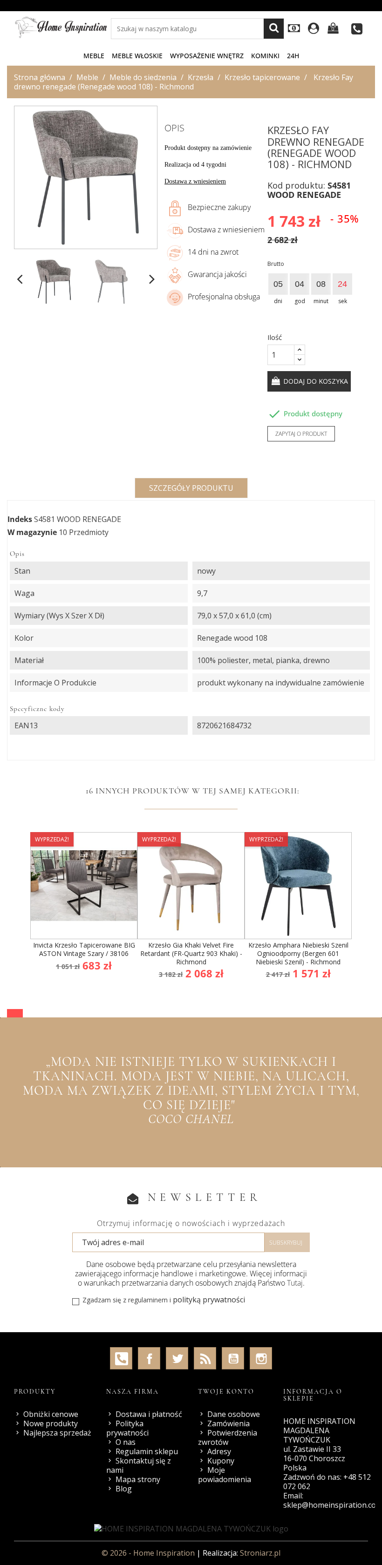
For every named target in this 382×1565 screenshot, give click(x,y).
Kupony (220, 1461)
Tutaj (295, 1283)
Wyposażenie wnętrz (207, 55)
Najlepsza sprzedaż (57, 1433)
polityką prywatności (209, 1299)
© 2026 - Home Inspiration (149, 1553)
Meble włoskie (137, 55)
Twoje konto (226, 1392)
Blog (124, 1489)
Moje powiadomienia (224, 1474)
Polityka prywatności (127, 1428)
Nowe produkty (50, 1423)
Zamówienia (228, 1423)
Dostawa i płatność (149, 1414)
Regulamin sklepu (147, 1451)
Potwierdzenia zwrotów (227, 1437)
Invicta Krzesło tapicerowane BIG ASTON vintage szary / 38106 (84, 949)
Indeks (19, 519)
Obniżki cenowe (50, 1414)
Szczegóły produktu (191, 488)
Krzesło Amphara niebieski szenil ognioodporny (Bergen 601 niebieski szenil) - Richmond (298, 953)
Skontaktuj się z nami (138, 1465)
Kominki (265, 55)
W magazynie (32, 532)
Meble (93, 55)
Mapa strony (138, 1479)
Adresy (219, 1451)
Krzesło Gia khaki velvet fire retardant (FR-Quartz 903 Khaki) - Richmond (191, 953)
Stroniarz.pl (260, 1553)
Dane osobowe (233, 1414)
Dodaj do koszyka (314, 381)
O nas (126, 1442)
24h (293, 55)
